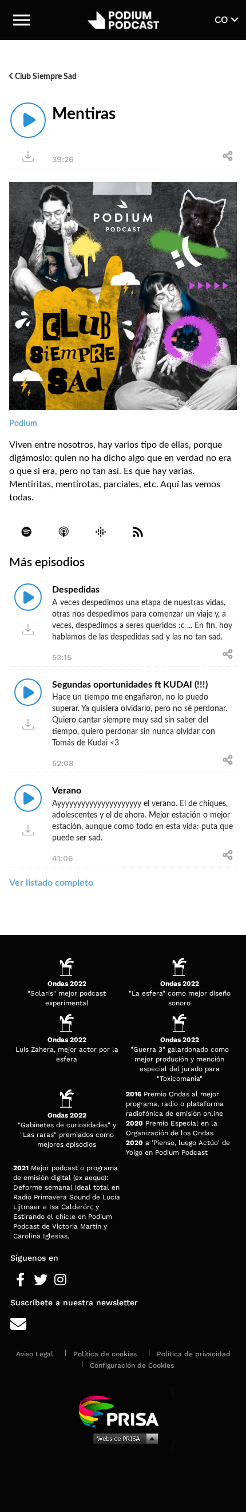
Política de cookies (105, 1354)
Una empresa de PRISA (123, 1410)
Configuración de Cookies (132, 1365)
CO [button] (223, 19)
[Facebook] (20, 1280)
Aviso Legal (34, 1354)
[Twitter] (40, 1280)
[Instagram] (60, 1280)
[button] (22, 20)
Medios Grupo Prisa (123, 1438)
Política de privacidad (194, 1354)
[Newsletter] (123, 1324)
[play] (28, 120)
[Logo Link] (124, 20)
